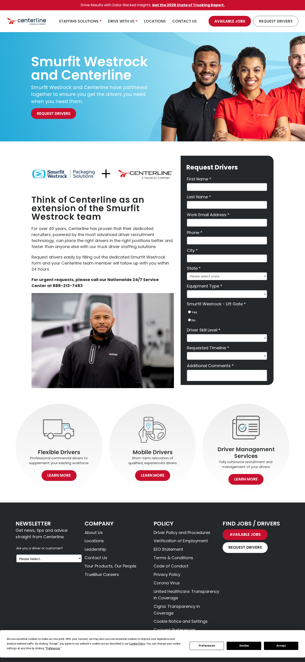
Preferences (207, 645)
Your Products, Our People (110, 566)
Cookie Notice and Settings (181, 621)
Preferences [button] (53, 648)
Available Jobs (229, 21)
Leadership (95, 549)
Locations (94, 541)
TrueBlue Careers (102, 574)
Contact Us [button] (184, 21)
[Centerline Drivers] (27, 21)
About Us (94, 532)
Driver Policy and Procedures (182, 532)
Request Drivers (275, 21)
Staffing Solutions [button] (78, 21)
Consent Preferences (175, 630)
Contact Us (96, 558)
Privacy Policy (167, 574)
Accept (281, 645)
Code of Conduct (171, 566)
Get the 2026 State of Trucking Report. (188, 5)
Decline (244, 645)
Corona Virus (167, 583)
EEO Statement (168, 549)
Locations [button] (155, 21)
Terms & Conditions (173, 558)
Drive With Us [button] (121, 21)
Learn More (59, 475)
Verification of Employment (181, 541)
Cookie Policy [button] (137, 643)
